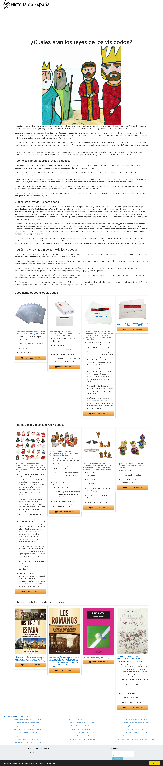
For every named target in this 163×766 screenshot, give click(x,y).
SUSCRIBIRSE (117, 759)
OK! (154, 763)
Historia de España (30, 4)
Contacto (31, 752)
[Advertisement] (81, 23)
